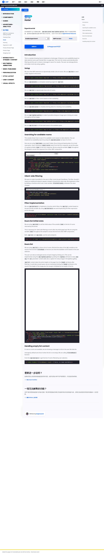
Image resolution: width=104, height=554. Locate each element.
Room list (84, 38)
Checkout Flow (6, 37)
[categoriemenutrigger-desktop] (25, 10)
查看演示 (34, 46)
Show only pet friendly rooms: (34, 189)
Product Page (6, 50)
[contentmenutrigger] (91, 17)
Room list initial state (87, 36)
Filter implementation (87, 33)
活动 (32, 2)
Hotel (4, 40)
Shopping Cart (6, 53)
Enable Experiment (31, 38)
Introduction (85, 22)
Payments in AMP (7, 45)
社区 (25, 2)
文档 (19, 2)
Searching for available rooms (89, 27)
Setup (83, 25)
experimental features (69, 33)
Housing (5, 42)
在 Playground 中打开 (53, 46)
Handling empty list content (88, 41)
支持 (43, 2)
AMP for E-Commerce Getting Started (8, 33)
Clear (56, 153)
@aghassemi (40, 414)
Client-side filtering (86, 30)
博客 (38, 2)
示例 (29, 18)
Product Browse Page (8, 47)
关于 (13, 2)
